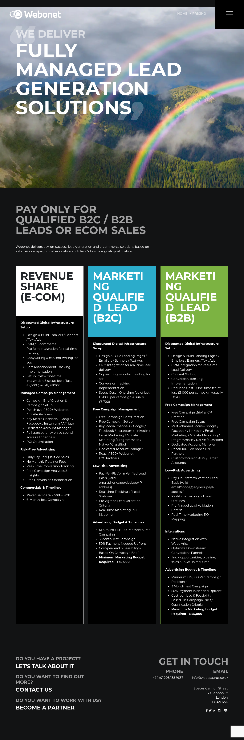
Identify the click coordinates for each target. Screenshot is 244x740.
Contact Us (34, 689)
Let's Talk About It (45, 666)
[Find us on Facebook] (207, 710)
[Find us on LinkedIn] (214, 710)
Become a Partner (45, 707)
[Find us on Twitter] (211, 710)
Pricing (199, 13)
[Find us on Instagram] (219, 710)
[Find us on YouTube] (225, 710)
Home (182, 13)
